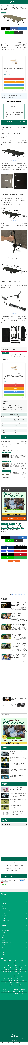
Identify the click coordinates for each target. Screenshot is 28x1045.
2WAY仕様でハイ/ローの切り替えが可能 (14, 112)
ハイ (19, 527)
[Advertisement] (14, 578)
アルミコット (4, 525)
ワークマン (4, 529)
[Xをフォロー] (20, 547)
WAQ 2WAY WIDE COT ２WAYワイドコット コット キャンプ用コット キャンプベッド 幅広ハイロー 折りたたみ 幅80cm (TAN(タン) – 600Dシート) (14, 69)
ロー (23, 527)
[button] (18, 32)
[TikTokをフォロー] (7, 554)
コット (10, 527)
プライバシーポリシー (20, 1038)
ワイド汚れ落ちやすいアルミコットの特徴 (13, 109)
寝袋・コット (12, 523)
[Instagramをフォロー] (7, 551)
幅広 (14, 529)
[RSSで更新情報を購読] (14, 561)
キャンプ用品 (4, 527)
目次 (12, 106)
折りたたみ (19, 529)
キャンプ (11, 525)
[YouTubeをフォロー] (20, 551)
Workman (23, 523)
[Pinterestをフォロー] (20, 554)
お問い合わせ (14, 1040)
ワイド (10, 529)
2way (18, 523)
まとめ (6, 116)
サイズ (15, 527)
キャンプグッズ (5, 523)
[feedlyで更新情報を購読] (20, 557)
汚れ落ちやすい (5, 531)
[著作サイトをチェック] (7, 547)
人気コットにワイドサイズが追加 (13, 110)
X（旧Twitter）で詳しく (14, 518)
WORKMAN (11, 53)
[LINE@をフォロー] (7, 557)
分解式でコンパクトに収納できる (13, 114)
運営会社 (7, 1038)
